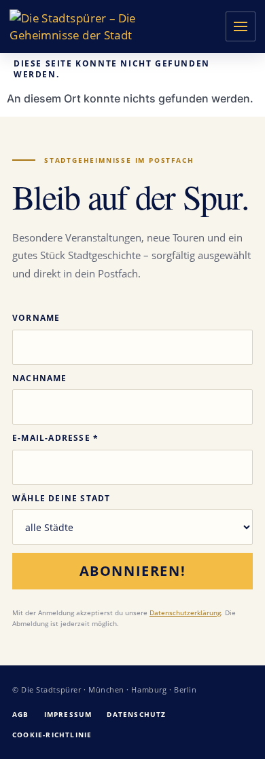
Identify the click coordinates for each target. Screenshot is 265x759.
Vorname (36, 318)
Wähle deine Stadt (61, 498)
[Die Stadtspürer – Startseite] (83, 26)
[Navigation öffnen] (240, 26)
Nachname (39, 378)
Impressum (68, 714)
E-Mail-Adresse (55, 438)
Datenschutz (136, 714)
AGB (20, 714)
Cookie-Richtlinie (52, 734)
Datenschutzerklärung (185, 612)
